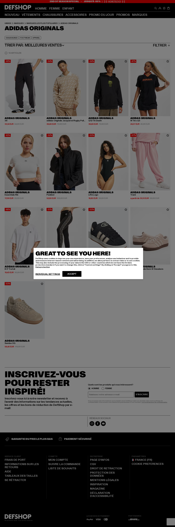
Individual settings (47, 274)
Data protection (42, 267)
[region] (88, 263)
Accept (72, 274)
